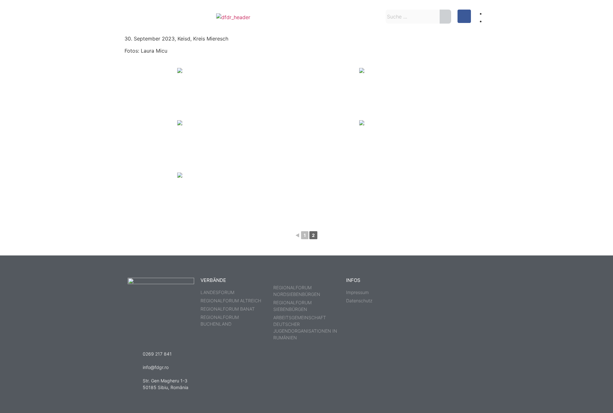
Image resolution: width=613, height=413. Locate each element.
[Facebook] (464, 16)
